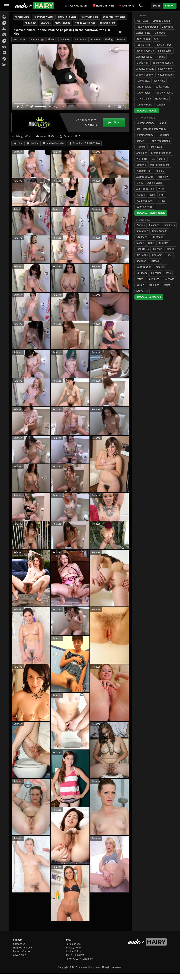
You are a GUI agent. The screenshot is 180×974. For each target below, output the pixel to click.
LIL (153, 158)
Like (19, 143)
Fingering (156, 273)
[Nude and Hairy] (34, 5)
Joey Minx (159, 80)
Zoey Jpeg (167, 26)
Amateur (65, 39)
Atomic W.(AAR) (144, 176)
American (35, 39)
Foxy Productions (160, 140)
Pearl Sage (19, 39)
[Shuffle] (120, 32)
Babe (151, 243)
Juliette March (163, 44)
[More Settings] (127, 32)
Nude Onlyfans (103, 5)
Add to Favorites (55, 143)
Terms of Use (73, 943)
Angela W (141, 152)
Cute (169, 255)
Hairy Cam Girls (89, 16)
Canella (160, 104)
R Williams (163, 134)
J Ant (161, 194)
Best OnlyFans (107, 22)
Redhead (141, 261)
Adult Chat (30, 22)
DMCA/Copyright (75, 955)
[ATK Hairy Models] (4, 29)
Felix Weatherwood (147, 26)
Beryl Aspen (143, 38)
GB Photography (145, 123)
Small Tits (169, 225)
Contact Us (19, 943)
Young (167, 285)
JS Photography (144, 134)
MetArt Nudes (62, 22)
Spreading (142, 231)
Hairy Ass (169, 279)
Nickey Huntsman (163, 62)
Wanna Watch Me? (85, 22)
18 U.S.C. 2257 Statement (79, 958)
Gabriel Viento (144, 206)
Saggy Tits (142, 291)
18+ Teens (141, 237)
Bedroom (157, 255)
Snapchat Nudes (78, 5)
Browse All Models (146, 110)
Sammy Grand (144, 104)
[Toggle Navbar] (6, 5)
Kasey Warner (165, 68)
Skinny (140, 243)
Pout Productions (159, 164)
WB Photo (141, 158)
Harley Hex (161, 98)
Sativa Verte (162, 86)
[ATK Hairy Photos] (4, 17)
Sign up (169, 5)
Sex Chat (45, 22)
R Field (161, 200)
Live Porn (128, 5)
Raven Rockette (145, 50)
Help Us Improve (22, 947)
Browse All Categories (148, 296)
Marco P (140, 194)
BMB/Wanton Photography (151, 128)
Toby (152, 194)
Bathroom (80, 39)
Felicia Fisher (143, 44)
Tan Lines (154, 285)
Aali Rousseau (144, 56)
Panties (140, 225)
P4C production (144, 200)
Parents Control (21, 951)
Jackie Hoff (142, 62)
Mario (162, 158)
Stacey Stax (143, 80)
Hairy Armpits (159, 231)
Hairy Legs (153, 279)
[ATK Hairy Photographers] (4, 35)
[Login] (4, 47)
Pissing (108, 39)
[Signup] (4, 53)
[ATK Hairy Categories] (4, 41)
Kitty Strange (143, 98)
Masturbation (143, 267)
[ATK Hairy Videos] (4, 23)
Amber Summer (145, 74)
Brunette (95, 39)
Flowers (52, 39)
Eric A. (139, 182)
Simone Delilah (161, 20)
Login (156, 5)
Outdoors (141, 273)
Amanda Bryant (145, 68)
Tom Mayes (155, 146)
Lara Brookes (143, 86)
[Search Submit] (141, 6)
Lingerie (157, 249)
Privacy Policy (74, 947)
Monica (161, 56)
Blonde (170, 249)
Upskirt (140, 285)
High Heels (142, 249)
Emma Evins (165, 50)
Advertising (19, 955)
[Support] (4, 59)
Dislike (34, 143)
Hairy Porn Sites (67, 16)
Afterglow (163, 176)
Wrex (161, 188)
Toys (168, 273)
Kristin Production (161, 152)
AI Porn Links (22, 16)
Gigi (156, 38)
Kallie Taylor (143, 92)
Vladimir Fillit (143, 170)
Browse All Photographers (150, 212)
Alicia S (160, 170)
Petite (139, 279)
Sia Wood (160, 32)
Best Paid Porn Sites (114, 16)
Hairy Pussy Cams (44, 16)
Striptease (157, 237)
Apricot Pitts (143, 32)
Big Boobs (142, 255)
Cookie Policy (73, 951)
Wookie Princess (164, 92)
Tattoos (121, 39)
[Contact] (4, 65)
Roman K (141, 140)
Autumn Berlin (166, 74)
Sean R (162, 123)
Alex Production (145, 188)
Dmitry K (141, 164)
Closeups (154, 225)
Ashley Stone (154, 182)
